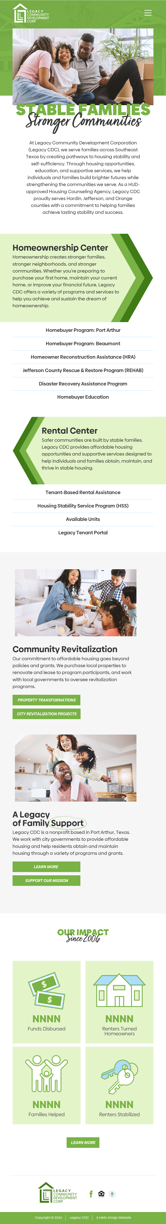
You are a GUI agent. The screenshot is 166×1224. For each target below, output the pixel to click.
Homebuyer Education (83, 397)
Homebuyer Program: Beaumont (83, 343)
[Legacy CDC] (31, 13)
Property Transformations (46, 700)
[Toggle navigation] (148, 13)
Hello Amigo (108, 1217)
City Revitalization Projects (46, 714)
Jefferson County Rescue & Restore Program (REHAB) (83, 370)
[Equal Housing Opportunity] (101, 1194)
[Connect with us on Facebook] (91, 1190)
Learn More (47, 867)
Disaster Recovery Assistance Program (83, 383)
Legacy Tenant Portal (83, 532)
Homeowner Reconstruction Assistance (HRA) (83, 357)
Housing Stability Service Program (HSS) (83, 505)
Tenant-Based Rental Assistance (83, 492)
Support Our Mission (46, 880)
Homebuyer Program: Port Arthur (83, 330)
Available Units (83, 519)
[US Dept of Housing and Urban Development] (112, 1194)
